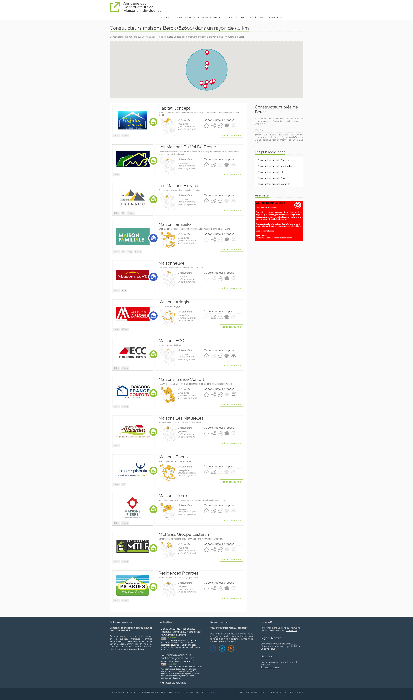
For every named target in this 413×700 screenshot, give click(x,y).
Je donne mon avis (270, 667)
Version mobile (295, 692)
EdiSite (210, 692)
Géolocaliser (235, 17)
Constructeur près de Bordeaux (274, 160)
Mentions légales (257, 692)
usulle (177, 692)
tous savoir (291, 630)
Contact (240, 692)
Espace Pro (276, 17)
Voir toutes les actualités (173, 682)
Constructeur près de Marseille (273, 184)
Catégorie (256, 17)
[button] (207, 63)
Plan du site (277, 692)
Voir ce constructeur (232, 135)
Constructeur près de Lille (271, 172)
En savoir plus (268, 649)
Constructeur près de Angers (272, 178)
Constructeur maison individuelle (198, 17)
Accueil (164, 17)
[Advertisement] (279, 248)
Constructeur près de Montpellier (274, 166)
